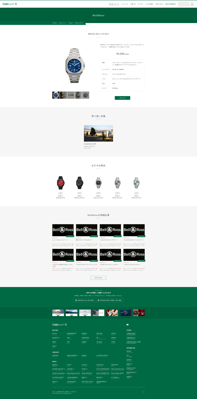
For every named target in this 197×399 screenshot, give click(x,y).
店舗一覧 (133, 4)
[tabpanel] (74, 66)
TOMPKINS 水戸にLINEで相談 (85, 300)
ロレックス (125, 4)
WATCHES (55, 330)
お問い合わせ (159, 4)
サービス (140, 4)
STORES (129, 330)
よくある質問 (149, 4)
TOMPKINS (54, 23)
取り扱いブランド (114, 4)
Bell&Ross (71, 23)
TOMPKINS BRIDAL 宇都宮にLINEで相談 (111, 300)
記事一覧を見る (98, 277)
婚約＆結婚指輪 (170, 4)
